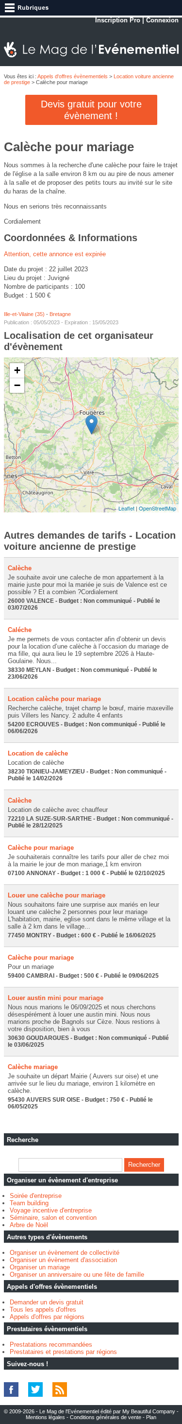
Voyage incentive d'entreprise (51, 1210)
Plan (151, 1417)
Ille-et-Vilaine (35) (24, 314)
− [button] (17, 385)
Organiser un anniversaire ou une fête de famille (77, 1274)
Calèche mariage (33, 1067)
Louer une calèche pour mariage (56, 895)
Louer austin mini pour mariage (55, 998)
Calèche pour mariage (41, 847)
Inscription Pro (117, 20)
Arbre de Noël (29, 1225)
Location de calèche (38, 753)
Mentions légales (45, 1417)
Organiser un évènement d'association (63, 1260)
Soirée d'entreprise (36, 1195)
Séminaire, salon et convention (53, 1217)
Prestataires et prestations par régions (63, 1351)
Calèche (20, 568)
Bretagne (60, 314)
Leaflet (126, 508)
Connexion (162, 20)
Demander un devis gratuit (46, 1302)
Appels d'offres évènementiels (72, 76)
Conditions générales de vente (105, 1417)
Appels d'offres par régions (47, 1316)
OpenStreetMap (157, 508)
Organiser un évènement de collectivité (64, 1252)
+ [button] (17, 370)
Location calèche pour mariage (54, 699)
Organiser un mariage (40, 1267)
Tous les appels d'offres (43, 1309)
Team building (29, 1203)
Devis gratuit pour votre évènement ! (91, 110)
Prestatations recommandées (51, 1344)
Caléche (20, 629)
